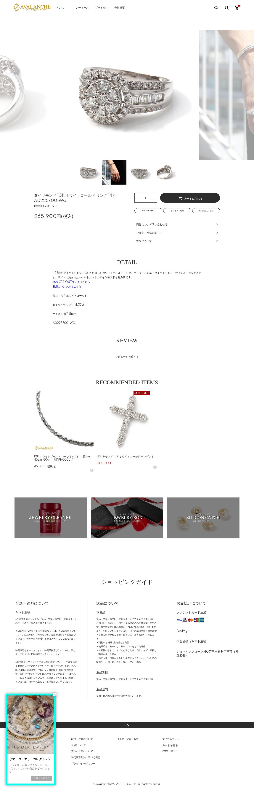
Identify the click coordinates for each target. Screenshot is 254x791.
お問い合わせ (169, 751)
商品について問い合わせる (152, 224)
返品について (144, 241)
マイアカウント (170, 739)
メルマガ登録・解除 (128, 739)
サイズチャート (148, 211)
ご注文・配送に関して (149, 233)
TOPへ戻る (127, 725)
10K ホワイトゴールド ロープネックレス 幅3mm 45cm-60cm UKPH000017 (63, 458)
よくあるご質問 (177, 211)
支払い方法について (82, 751)
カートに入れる (193, 198)
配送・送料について (82, 739)
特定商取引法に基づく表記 (85, 757)
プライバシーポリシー (83, 763)
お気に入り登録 (206, 210)
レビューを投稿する (127, 356)
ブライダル (101, 7)
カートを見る (170, 745)
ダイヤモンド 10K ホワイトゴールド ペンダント (125, 456)
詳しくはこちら (42, 778)
